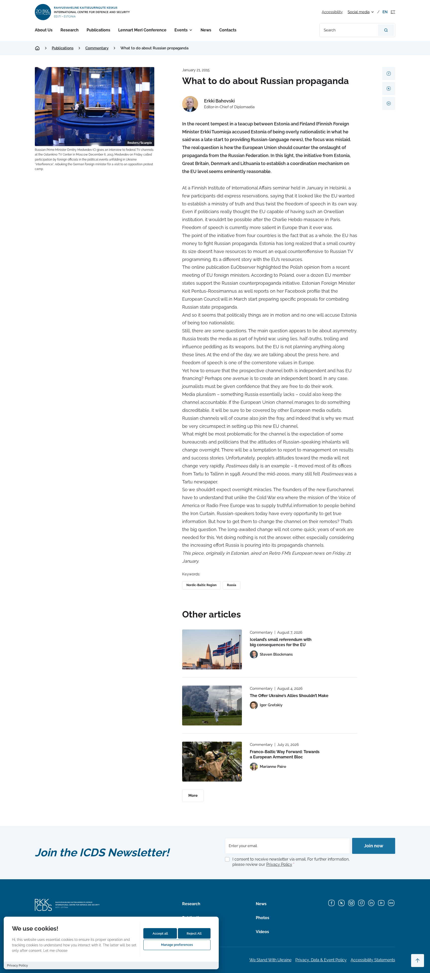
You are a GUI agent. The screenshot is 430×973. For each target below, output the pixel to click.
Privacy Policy (279, 864)
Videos (262, 931)
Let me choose (55, 950)
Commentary (96, 48)
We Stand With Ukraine (270, 960)
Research (69, 30)
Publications (98, 30)
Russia (231, 585)
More (193, 795)
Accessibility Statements (373, 960)
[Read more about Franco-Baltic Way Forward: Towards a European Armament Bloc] (212, 762)
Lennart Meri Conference (142, 30)
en (385, 12)
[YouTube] (381, 903)
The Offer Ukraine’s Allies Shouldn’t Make (289, 695)
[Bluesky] (351, 903)
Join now (373, 845)
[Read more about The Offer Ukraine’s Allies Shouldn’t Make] (212, 705)
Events (181, 30)
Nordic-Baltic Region (201, 585)
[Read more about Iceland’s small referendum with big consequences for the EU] (212, 649)
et (393, 12)
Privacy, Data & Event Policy (321, 960)
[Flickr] (391, 903)
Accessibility (332, 12)
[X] (341, 903)
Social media (359, 12)
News (206, 30)
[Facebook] (331, 903)
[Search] (386, 30)
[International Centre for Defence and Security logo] (83, 12)
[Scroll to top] (417, 960)
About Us (44, 30)
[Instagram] (361, 903)
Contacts (227, 30)
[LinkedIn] (371, 903)
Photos (262, 917)
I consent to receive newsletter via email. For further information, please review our (291, 862)
